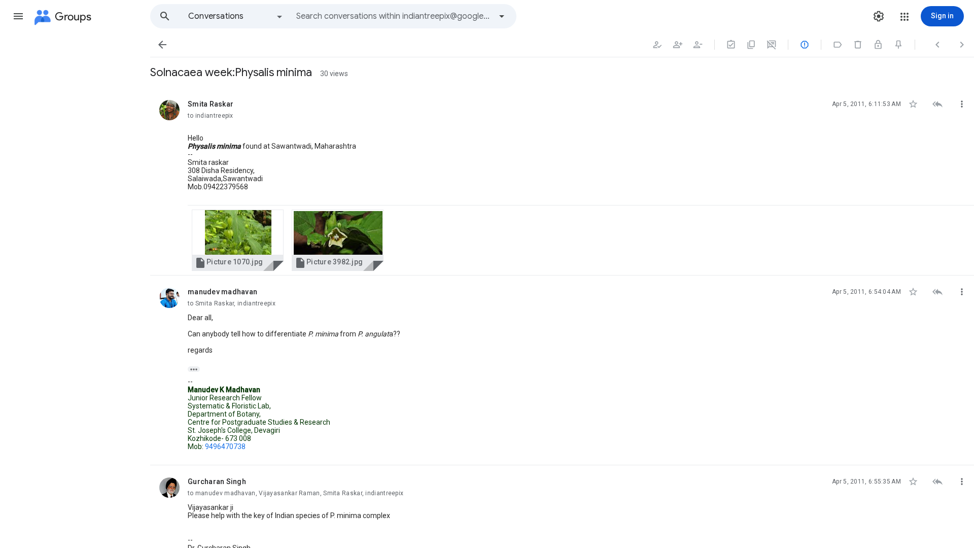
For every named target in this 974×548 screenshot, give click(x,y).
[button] (18, 16)
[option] (236, 16)
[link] (238, 240)
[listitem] (562, 182)
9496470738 (225, 446)
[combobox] (394, 16)
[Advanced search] (502, 16)
